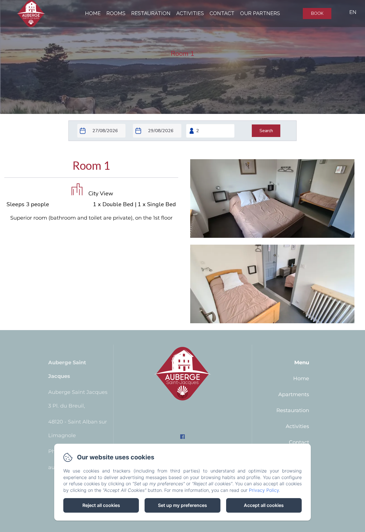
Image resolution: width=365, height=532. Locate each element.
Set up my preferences (182, 505)
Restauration (151, 13)
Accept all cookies (264, 505)
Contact (222, 13)
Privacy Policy (264, 490)
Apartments (293, 394)
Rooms (115, 13)
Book (317, 13)
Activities (190, 13)
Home (93, 13)
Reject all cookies (101, 505)
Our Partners (260, 13)
